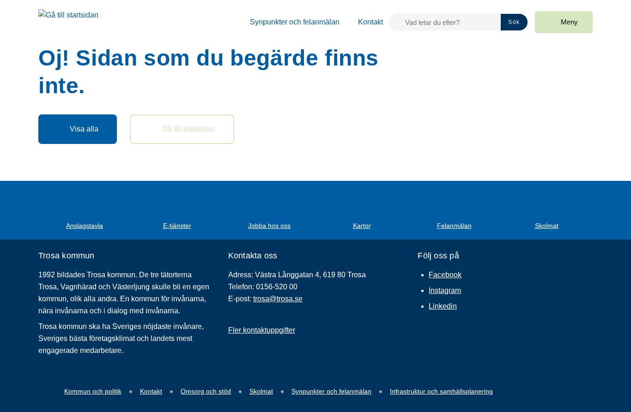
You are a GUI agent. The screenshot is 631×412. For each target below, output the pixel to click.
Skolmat (261, 391)
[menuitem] (289, 22)
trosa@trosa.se (278, 299)
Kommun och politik (92, 391)
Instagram (445, 290)
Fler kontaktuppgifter (261, 330)
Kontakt (151, 391)
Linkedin (443, 306)
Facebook (445, 275)
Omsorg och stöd (206, 391)
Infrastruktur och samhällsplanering (441, 391)
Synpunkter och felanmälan (331, 391)
